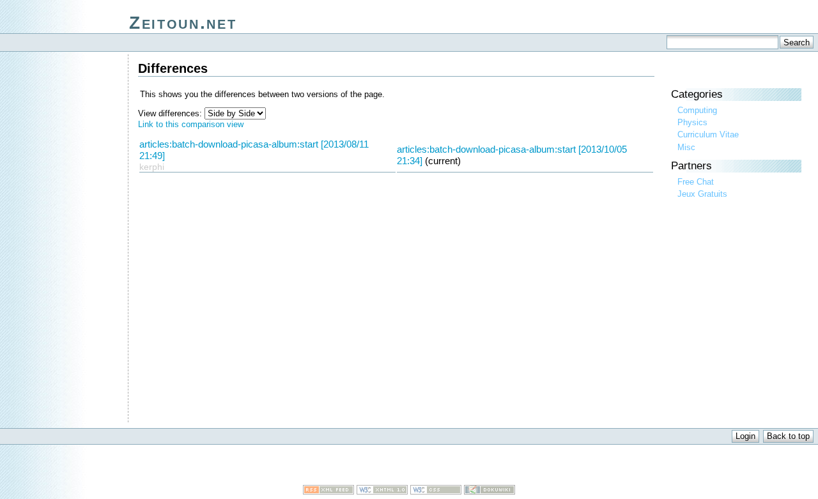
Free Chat (695, 182)
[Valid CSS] (435, 491)
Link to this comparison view (190, 124)
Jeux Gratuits (702, 194)
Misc (686, 147)
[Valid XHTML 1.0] (382, 491)
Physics (692, 122)
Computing (697, 110)
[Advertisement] (409, 466)
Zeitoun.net (182, 23)
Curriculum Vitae (708, 134)
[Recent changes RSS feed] (328, 491)
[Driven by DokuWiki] (489, 491)
